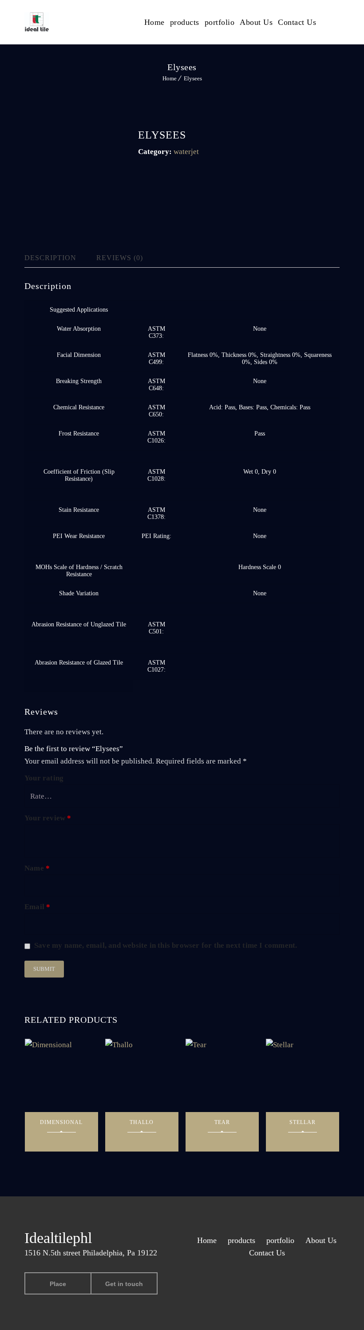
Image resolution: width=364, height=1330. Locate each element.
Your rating (43, 778)
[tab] (57, 258)
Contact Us (297, 22)
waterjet (186, 151)
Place (58, 1283)
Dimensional (61, 1122)
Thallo (142, 1122)
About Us (256, 22)
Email (37, 906)
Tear (222, 1122)
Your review (47, 818)
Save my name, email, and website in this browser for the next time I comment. (165, 945)
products (184, 22)
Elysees (193, 78)
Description (50, 257)
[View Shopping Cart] (337, 21)
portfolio (220, 22)
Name (37, 868)
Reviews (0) (119, 257)
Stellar (302, 1122)
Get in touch (124, 1283)
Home (154, 22)
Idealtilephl (58, 1238)
